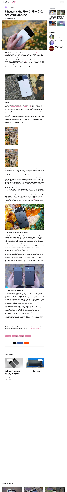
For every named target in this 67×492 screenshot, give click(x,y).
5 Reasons (8, 336)
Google (15, 336)
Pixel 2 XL (28, 336)
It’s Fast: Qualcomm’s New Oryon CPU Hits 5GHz (59, 47)
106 (8, 18)
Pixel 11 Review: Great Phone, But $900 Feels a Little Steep (60, 17)
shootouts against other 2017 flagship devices (21, 106)
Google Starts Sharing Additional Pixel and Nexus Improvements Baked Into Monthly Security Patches (12, 372)
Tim (9, 6)
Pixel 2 (21, 336)
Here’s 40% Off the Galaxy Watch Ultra (52, 28)
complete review (28, 61)
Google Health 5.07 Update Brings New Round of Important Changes (52, 18)
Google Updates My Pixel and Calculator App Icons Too (60, 28)
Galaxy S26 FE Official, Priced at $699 (59, 41)
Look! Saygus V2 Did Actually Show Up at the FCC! (36, 370)
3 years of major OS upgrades (31, 199)
